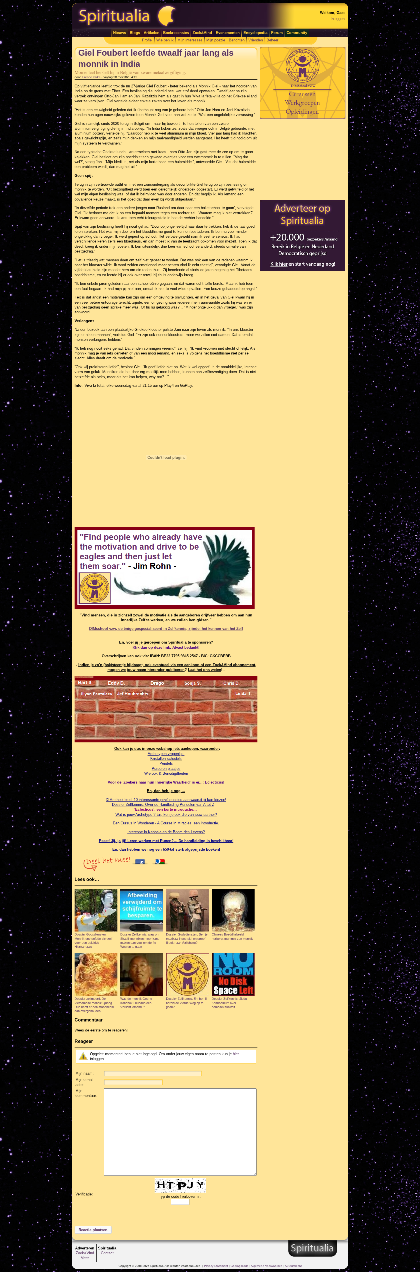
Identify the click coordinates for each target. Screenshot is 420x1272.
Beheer (272, 40)
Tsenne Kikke (91, 77)
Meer (85, 1258)
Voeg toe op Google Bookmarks (161, 860)
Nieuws (119, 33)
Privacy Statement (216, 1265)
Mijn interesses (190, 40)
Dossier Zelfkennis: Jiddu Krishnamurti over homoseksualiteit (229, 1003)
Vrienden (255, 40)
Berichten (237, 40)
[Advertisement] (302, 159)
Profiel (147, 40)
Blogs (135, 33)
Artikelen (151, 33)
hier (236, 1054)
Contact (107, 1253)
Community (297, 33)
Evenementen (228, 33)
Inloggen (338, 19)
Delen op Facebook (141, 860)
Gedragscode (240, 1265)
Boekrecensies (176, 33)
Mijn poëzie (215, 40)
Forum (277, 33)
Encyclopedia (255, 33)
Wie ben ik (165, 40)
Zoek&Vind (202, 33)
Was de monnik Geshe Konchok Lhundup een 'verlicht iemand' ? (136, 1003)
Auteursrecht (293, 1265)
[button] (93, 1230)
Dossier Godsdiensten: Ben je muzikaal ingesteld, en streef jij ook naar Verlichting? (186, 938)
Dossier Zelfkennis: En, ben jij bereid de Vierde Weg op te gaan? (186, 1003)
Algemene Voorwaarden (267, 1265)
